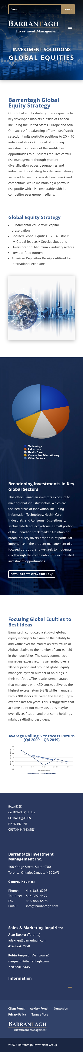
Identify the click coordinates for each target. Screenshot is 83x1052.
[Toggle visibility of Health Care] (33, 452)
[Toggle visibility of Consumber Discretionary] (42, 455)
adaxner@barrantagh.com (27, 940)
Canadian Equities (21, 812)
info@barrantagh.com (42, 906)
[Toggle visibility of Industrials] (32, 449)
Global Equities (19, 818)
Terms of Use (39, 1014)
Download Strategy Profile (30, 574)
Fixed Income (18, 824)
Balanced (15, 806)
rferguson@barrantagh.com (28, 961)
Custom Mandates (21, 829)
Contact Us (61, 1008)
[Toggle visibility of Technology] (33, 446)
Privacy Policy (17, 1014)
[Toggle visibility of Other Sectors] (34, 458)
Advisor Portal (39, 1008)
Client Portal (16, 1008)
